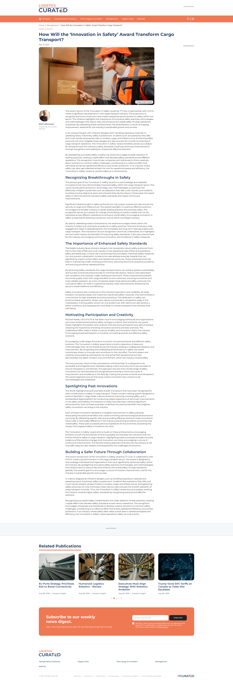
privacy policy (163, 627)
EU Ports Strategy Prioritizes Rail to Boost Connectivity (56, 585)
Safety (49, 29)
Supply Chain (128, 19)
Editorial (141, 19)
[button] (111, 598)
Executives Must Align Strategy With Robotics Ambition (133, 586)
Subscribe (178, 618)
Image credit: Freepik (144, 102)
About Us (77, 676)
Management (112, 19)
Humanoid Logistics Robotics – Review (91, 585)
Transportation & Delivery (65, 19)
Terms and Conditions (131, 676)
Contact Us (88, 676)
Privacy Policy (114, 676)
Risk (42, 29)
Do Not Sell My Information (152, 676)
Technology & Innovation (91, 19)
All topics (46, 19)
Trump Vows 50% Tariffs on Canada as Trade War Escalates (175, 586)
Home (41, 25)
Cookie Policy (100, 676)
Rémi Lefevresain (46, 124)
